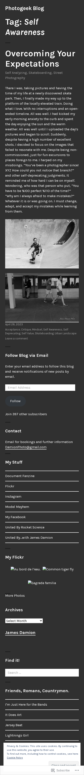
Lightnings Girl (17, 735)
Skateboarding (40, 73)
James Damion (20, 632)
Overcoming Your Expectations (40, 58)
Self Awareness (52, 329)
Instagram (13, 496)
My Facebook (15, 517)
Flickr (9, 486)
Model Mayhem (17, 507)
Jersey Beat (13, 725)
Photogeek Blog (24, 8)
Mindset (37, 329)
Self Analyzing (16, 73)
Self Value (28, 333)
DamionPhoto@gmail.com (26, 447)
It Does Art (13, 715)
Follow (15, 401)
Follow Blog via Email (26, 355)
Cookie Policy (15, 757)
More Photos (15, 596)
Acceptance (12, 329)
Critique (26, 329)
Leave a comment (16, 338)
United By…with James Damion (29, 538)
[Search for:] (42, 673)
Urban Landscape (65, 333)
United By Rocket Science (24, 527)
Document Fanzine (19, 476)
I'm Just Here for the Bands (26, 704)
